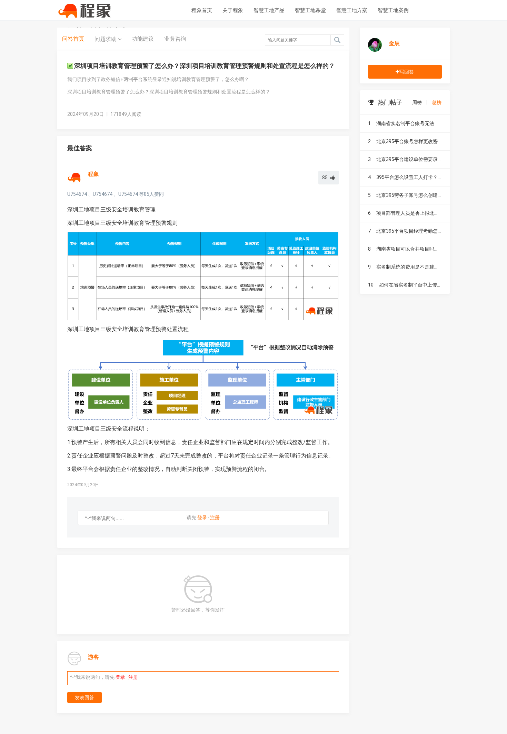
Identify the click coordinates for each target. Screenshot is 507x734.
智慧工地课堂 (310, 10)
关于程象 (232, 10)
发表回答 (84, 697)
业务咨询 (175, 39)
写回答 (406, 71)
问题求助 (106, 39)
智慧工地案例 (393, 10)
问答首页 (73, 39)
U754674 (77, 194)
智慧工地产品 (269, 10)
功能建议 (143, 39)
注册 (215, 517)
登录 (202, 517)
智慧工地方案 (351, 10)
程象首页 (201, 10)
